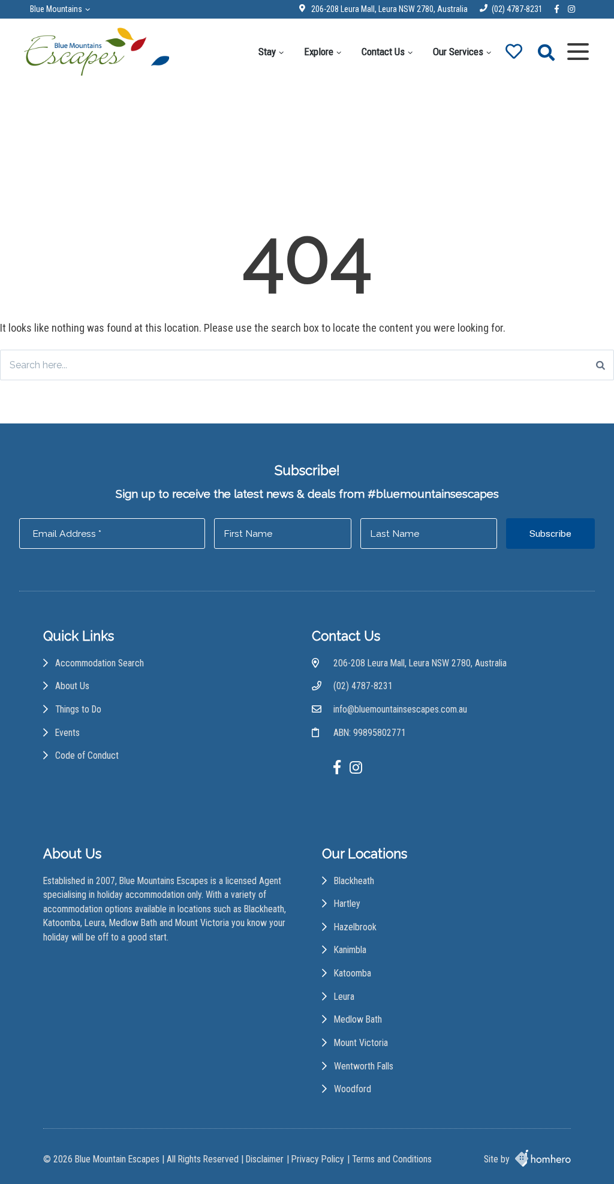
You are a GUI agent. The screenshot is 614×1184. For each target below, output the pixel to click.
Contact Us (383, 52)
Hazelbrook (355, 927)
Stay (267, 52)
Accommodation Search (99, 663)
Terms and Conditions (392, 1159)
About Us (72, 686)
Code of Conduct (87, 755)
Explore (318, 52)
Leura (344, 996)
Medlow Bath (358, 1019)
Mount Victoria (361, 1042)
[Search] (600, 365)
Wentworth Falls (363, 1066)
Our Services (458, 52)
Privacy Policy (317, 1159)
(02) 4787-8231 (517, 9)
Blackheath (354, 881)
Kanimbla (350, 949)
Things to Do (78, 709)
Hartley (347, 903)
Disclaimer (265, 1159)
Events (67, 732)
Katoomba (352, 973)
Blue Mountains (56, 9)
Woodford (352, 1089)
